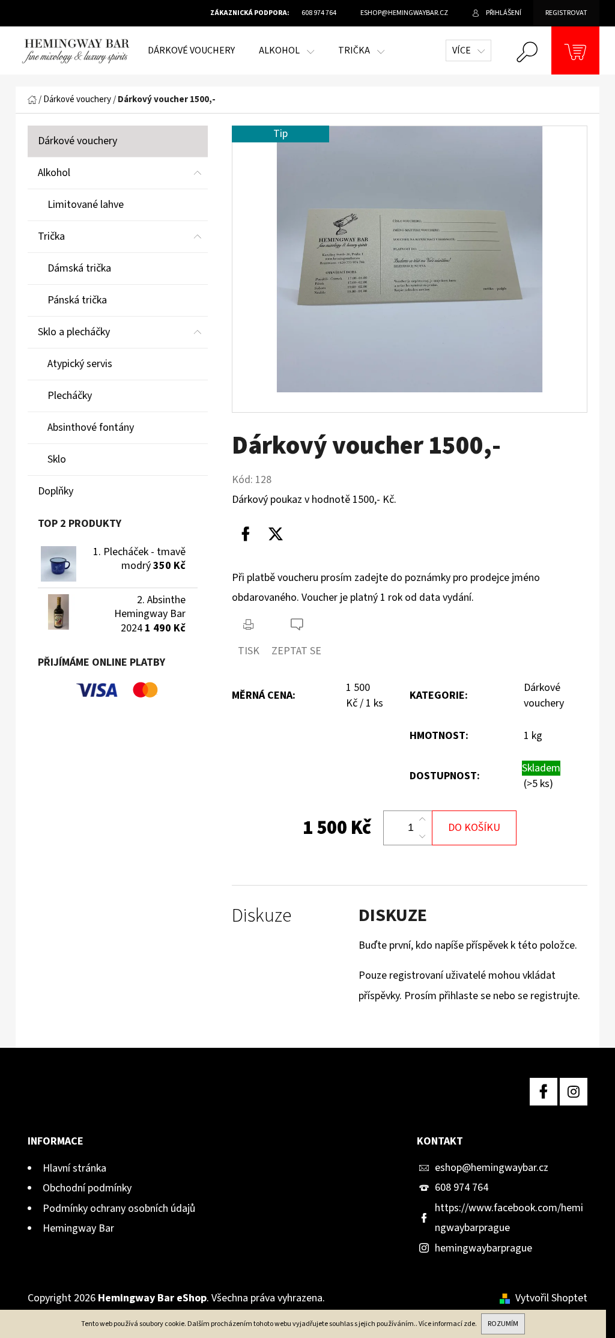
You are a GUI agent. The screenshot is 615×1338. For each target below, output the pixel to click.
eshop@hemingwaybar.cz (491, 1167)
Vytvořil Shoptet (551, 1298)
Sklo (56, 459)
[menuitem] (191, 50)
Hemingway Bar (78, 1228)
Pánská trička (77, 300)
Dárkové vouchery (77, 140)
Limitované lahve (85, 204)
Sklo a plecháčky (74, 331)
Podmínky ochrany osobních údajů (119, 1208)
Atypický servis (79, 363)
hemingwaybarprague (483, 1248)
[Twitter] (275, 534)
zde (469, 1324)
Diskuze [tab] (261, 915)
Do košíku (474, 827)
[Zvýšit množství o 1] (422, 819)
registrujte (554, 995)
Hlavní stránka (74, 1168)
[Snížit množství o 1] (422, 836)
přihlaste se (465, 995)
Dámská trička (79, 268)
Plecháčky (69, 395)
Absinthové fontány (90, 427)
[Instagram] (573, 1091)
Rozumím (503, 1324)
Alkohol (54, 172)
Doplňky (55, 491)
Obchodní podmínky (87, 1188)
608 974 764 (461, 1187)
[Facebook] (245, 534)
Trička (51, 236)
